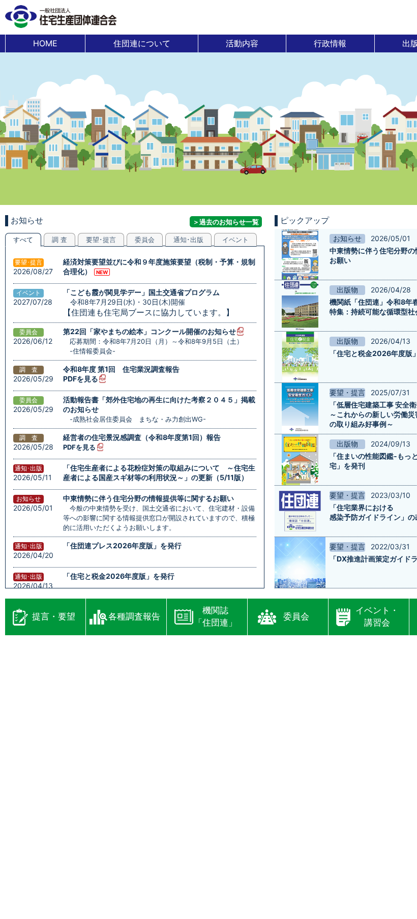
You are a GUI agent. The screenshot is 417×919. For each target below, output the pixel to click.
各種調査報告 (134, 616)
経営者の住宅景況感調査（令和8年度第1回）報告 (142, 437)
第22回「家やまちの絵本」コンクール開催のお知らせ (149, 331)
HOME (45, 43)
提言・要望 (53, 616)
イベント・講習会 (377, 616)
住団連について (141, 43)
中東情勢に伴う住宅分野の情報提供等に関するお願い (148, 498)
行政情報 (330, 43)
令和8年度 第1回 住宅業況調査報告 (121, 369)
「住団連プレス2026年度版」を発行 (122, 545)
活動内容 (242, 43)
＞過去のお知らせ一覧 (226, 222)
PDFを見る (80, 378)
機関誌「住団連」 (215, 616)
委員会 (296, 616)
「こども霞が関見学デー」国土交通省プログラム (141, 292)
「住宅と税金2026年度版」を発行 (118, 576)
